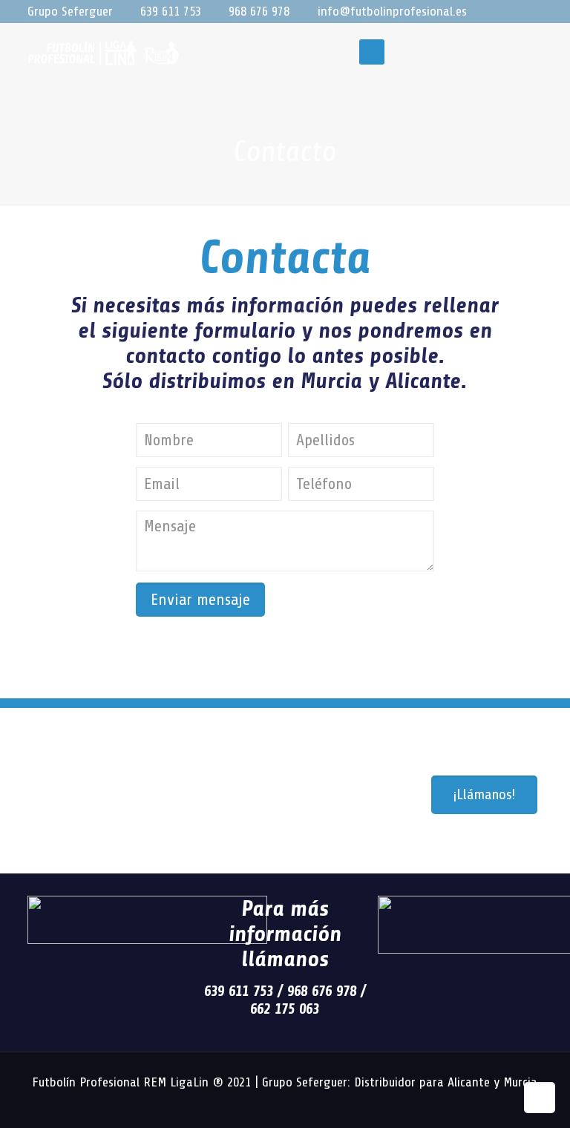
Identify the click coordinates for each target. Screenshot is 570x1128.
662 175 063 (284, 1008)
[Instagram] (514, 12)
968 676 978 (259, 11)
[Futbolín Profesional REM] (103, 52)
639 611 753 (170, 11)
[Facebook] (474, 12)
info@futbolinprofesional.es (392, 11)
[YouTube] (494, 12)
